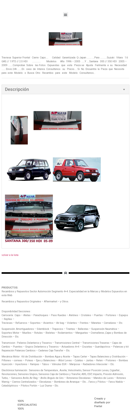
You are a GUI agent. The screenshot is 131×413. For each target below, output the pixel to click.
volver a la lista (10, 255)
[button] (65, 14)
